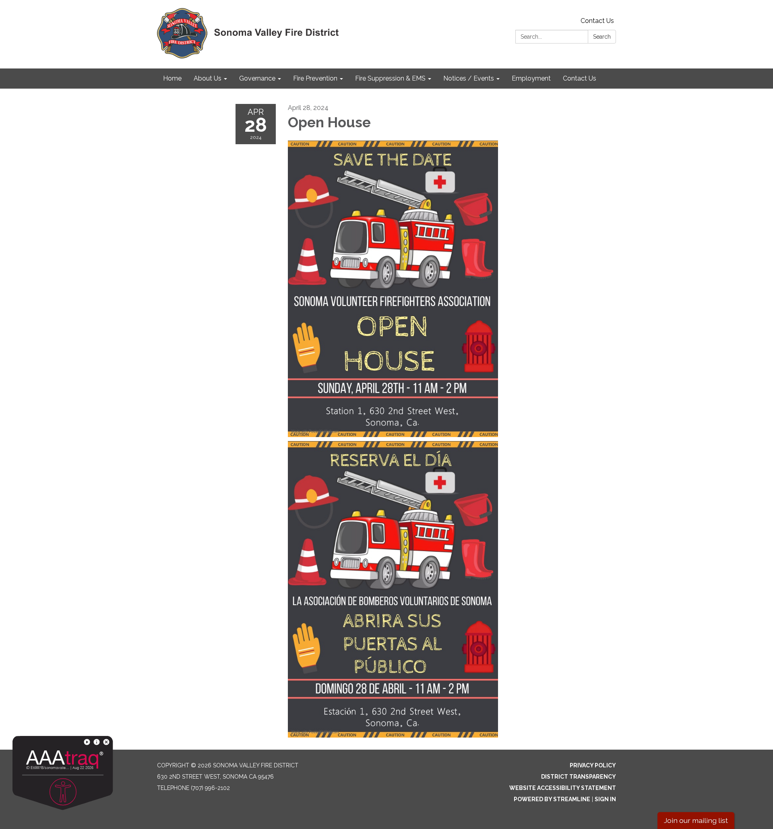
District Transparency (578, 776)
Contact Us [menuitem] (579, 78)
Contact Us (597, 21)
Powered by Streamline (552, 799)
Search (602, 36)
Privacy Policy (593, 765)
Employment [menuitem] (531, 78)
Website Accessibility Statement (562, 788)
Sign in (605, 799)
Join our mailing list (696, 820)
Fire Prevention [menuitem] (315, 78)
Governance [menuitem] (257, 78)
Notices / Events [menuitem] (468, 78)
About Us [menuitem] (207, 78)
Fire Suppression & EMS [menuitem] (390, 78)
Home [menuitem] (172, 78)
